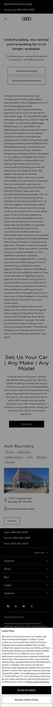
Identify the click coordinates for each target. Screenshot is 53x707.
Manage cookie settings (26, 700)
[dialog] (26, 667)
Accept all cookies (26, 690)
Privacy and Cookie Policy (38, 682)
